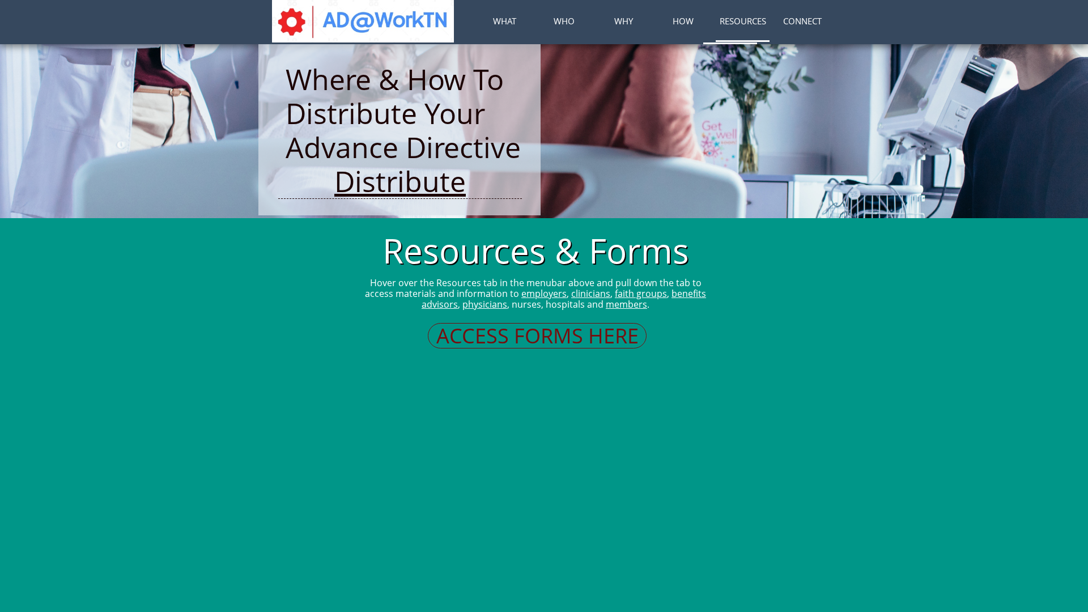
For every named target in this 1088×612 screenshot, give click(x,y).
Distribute (400, 181)
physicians (484, 304)
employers (544, 293)
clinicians (590, 293)
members (626, 304)
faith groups (641, 293)
